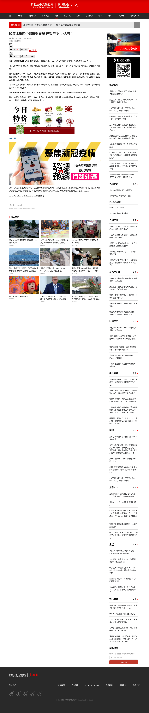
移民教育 (45, 16)
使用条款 (122, 685)
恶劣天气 (17, 41)
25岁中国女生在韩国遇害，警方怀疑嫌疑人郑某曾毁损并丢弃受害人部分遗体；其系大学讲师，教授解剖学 (123, 410)
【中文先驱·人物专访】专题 (120, 196)
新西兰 (20, 16)
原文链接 (12, 138)
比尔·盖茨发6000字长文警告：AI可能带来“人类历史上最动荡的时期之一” (122, 338)
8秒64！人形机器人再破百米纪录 (122, 614)
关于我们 (61, 685)
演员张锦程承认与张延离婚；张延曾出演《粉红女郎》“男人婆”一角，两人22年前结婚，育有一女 (123, 639)
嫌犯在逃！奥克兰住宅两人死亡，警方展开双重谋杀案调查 (51, 25)
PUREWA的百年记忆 (117, 208)
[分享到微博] (18, 49)
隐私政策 (136, 685)
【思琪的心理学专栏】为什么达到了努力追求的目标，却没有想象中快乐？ (123, 262)
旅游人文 (67, 16)
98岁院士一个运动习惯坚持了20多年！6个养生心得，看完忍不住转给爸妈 (122, 570)
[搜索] (76, 5)
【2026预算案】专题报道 (119, 213)
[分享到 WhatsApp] (22, 49)
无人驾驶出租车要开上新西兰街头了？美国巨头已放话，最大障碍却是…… (122, 127)
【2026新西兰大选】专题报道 (120, 190)
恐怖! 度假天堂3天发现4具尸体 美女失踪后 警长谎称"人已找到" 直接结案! (123, 469)
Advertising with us (92, 685)
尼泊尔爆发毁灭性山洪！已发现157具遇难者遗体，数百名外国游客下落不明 (123, 166)
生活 (78, 16)
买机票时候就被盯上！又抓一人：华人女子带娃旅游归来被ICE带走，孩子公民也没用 (123, 420)
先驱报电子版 (134, 16)
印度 (11, 41)
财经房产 (32, 16)
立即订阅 (124, 662)
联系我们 (109, 685)
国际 (56, 16)
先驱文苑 (120, 16)
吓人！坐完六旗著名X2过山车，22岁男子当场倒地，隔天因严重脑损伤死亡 (123, 535)
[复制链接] (26, 49)
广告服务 (75, 685)
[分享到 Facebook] (11, 49)
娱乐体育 (89, 16)
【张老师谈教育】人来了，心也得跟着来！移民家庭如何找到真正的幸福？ (123, 382)
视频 (109, 16)
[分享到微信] (11, 46)
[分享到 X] (14, 49)
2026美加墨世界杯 (116, 202)
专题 (100, 16)
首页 (11, 16)
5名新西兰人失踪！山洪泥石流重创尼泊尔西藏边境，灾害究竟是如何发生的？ (123, 155)
